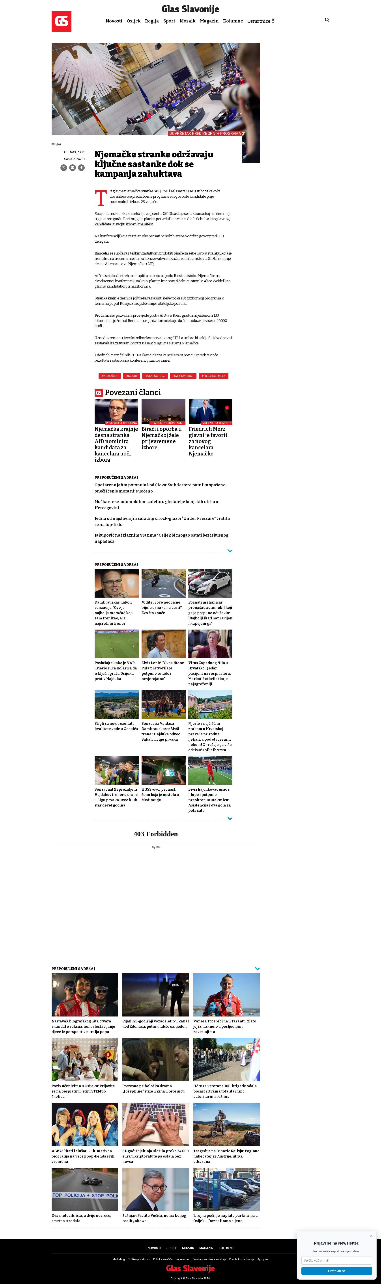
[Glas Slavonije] (61, 30)
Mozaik (188, 21)
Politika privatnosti (139, 1259)
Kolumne (233, 21)
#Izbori (131, 375)
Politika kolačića (163, 1259)
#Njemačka (110, 375)
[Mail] (72, 167)
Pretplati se (337, 1271)
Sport (169, 21)
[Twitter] (63, 167)
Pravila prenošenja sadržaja (209, 1259)
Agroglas (262, 1259)
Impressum (183, 1259)
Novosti (114, 21)
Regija (152, 21)
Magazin (209, 21)
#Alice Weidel (183, 375)
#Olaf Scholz (155, 375)
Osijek (134, 21)
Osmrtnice (258, 21)
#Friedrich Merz (213, 375)
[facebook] (81, 167)
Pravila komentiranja (241, 1259)
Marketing (119, 1259)
